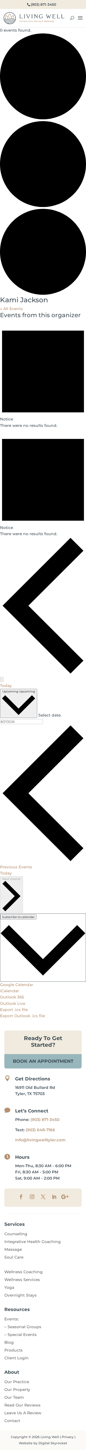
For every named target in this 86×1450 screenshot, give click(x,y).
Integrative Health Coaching (32, 1241)
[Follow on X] (43, 1196)
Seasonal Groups (24, 1327)
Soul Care (13, 1257)
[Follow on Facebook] (21, 1196)
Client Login (16, 1358)
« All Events (11, 308)
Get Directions (32, 1079)
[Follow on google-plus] (65, 1196)
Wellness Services (22, 1279)
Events (11, 1319)
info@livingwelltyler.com (40, 1140)
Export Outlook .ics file (22, 1016)
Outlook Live (12, 1003)
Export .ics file (14, 1009)
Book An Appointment (43, 1061)
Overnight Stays (20, 1295)
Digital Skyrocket (53, 1443)
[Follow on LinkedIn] (54, 1196)
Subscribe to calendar (18, 917)
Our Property (17, 1389)
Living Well (50, 1437)
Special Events (22, 1334)
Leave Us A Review (22, 1413)
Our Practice (16, 1381)
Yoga (9, 1287)
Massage (13, 1249)
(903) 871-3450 (45, 1119)
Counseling (15, 1234)
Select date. (49, 715)
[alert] (43, 374)
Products (13, 1350)
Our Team (14, 1397)
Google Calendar (16, 984)
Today (6, 685)
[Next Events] (2, 679)
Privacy (68, 1437)
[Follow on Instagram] (32, 1196)
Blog (9, 1342)
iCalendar (9, 991)
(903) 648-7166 (40, 1130)
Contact (12, 1420)
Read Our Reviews (22, 1405)
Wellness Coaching (23, 1272)
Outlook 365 (12, 997)
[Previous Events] (43, 673)
